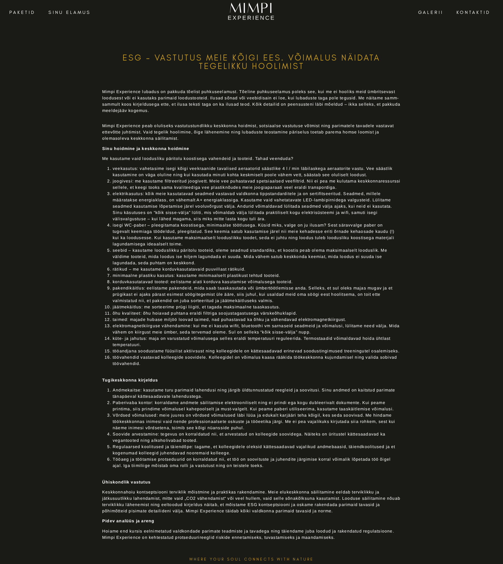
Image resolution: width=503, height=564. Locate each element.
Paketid (22, 12)
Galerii (430, 12)
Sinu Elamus (69, 12)
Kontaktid (473, 12)
